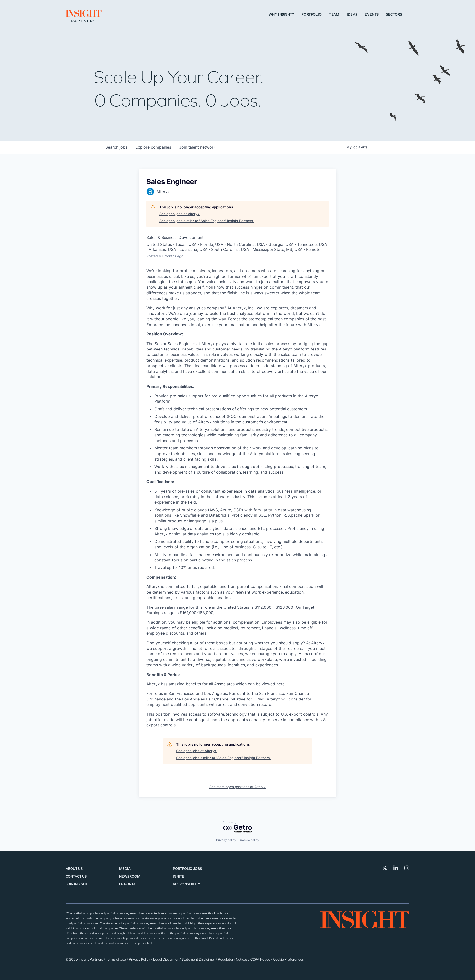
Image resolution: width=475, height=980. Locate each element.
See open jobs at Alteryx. (179, 214)
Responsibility (186, 884)
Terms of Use (116, 959)
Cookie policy (249, 840)
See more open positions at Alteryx (237, 787)
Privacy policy (226, 840)
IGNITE (178, 876)
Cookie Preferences (288, 959)
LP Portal (128, 884)
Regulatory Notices (233, 959)
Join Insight (77, 884)
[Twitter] (384, 867)
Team (334, 14)
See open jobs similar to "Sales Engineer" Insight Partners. (206, 221)
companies (153, 147)
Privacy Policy (140, 959)
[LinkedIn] (395, 867)
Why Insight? (281, 14)
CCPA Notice (260, 959)
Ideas (352, 14)
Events (372, 14)
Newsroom (129, 876)
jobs (116, 147)
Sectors (394, 14)
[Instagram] (406, 867)
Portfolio (311, 14)
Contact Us (76, 876)
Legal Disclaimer (166, 959)
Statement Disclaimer (199, 959)
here (280, 683)
